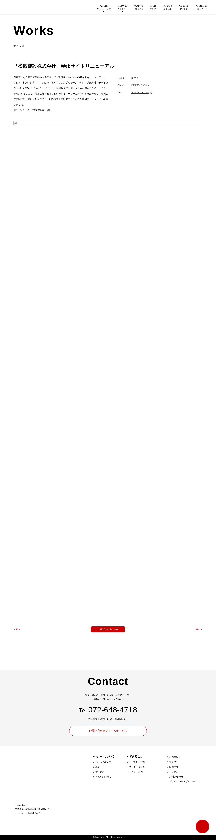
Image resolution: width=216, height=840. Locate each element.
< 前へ (17, 629)
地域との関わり (103, 777)
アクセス (174, 771)
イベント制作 (136, 772)
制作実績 (174, 757)
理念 (97, 767)
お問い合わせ (176, 776)
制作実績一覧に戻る (109, 629)
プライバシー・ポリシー (182, 781)
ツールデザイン (137, 767)
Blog (153, 7)
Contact (201, 7)
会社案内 (99, 772)
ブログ (172, 762)
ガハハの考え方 (103, 762)
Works (138, 7)
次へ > (199, 629)
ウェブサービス (137, 762)
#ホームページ (21, 110)
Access (184, 7)
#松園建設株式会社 (41, 110)
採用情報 (174, 767)
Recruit (167, 7)
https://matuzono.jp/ (141, 92)
